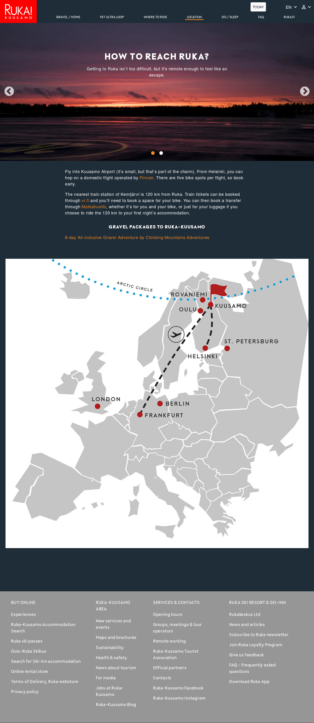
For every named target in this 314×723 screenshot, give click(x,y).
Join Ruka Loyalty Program (255, 644)
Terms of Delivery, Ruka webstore (44, 681)
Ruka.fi (289, 17)
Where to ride (155, 17)
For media (106, 677)
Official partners (170, 667)
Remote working (169, 640)
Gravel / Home (68, 17)
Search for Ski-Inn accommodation (46, 661)
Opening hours (168, 614)
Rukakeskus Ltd (244, 614)
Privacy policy (25, 691)
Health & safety (111, 657)
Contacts (162, 677)
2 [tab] (161, 153)
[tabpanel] (157, 92)
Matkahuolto (94, 206)
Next (304, 91)
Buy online (23, 602)
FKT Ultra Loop (112, 17)
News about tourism (116, 667)
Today (258, 6)
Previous (9, 91)
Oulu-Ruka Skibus (29, 651)
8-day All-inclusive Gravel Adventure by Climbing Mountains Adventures (137, 237)
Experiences (23, 614)
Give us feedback (246, 654)
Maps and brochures (116, 637)
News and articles (247, 624)
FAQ (261, 17)
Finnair (147, 177)
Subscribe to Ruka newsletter (258, 634)
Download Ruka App (249, 681)
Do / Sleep (230, 17)
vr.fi (85, 200)
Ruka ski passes (27, 640)
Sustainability (110, 647)
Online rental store (29, 671)
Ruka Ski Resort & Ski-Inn (257, 602)
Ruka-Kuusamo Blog (116, 704)
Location (194, 17)
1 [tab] (153, 153)
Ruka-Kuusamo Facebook (178, 687)
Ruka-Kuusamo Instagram (179, 697)
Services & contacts (176, 602)
